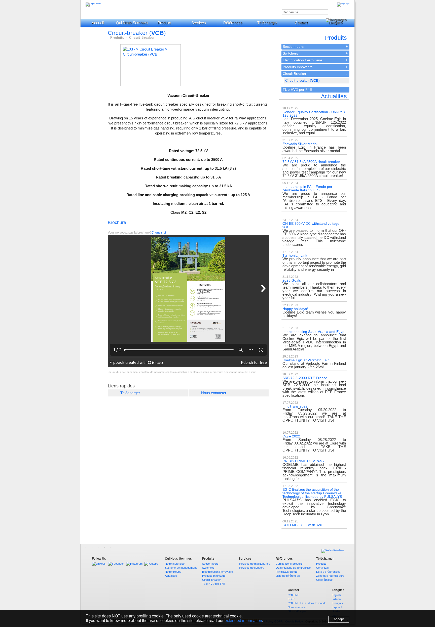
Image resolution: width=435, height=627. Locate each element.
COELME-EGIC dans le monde (307, 603)
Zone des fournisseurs (330, 575)
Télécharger (267, 23)
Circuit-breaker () (302, 80)
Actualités (171, 575)
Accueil (98, 23)
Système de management (181, 567)
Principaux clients (287, 571)
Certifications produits (289, 563)
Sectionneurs (293, 46)
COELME (294, 595)
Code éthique (324, 579)
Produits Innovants (297, 67)
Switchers (290, 53)
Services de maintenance (254, 563)
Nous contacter (213, 393)
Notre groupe (173, 571)
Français (337, 603)
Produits (164, 23)
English (336, 595)
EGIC (291, 599)
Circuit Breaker (294, 74)
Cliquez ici (159, 232)
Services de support (251, 567)
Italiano (336, 599)
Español (337, 607)
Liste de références (288, 575)
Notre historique (175, 563)
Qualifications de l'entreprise (293, 567)
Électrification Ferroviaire (302, 60)
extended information (243, 620)
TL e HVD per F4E (297, 89)
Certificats (322, 567)
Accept (339, 619)
